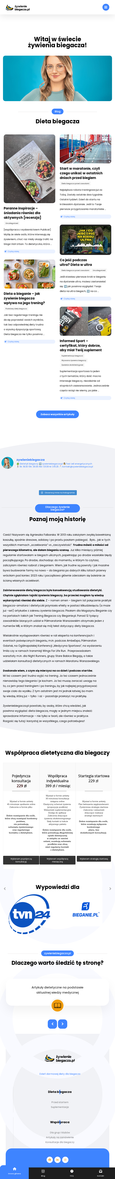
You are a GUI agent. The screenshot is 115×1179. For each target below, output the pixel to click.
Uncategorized (12, 223)
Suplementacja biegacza (72, 356)
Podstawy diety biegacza (16, 308)
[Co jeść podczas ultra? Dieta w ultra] (85, 240)
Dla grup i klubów (60, 1132)
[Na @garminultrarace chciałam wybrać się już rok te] (100, 480)
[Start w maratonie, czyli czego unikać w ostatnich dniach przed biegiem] (85, 149)
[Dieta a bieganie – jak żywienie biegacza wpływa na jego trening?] (29, 274)
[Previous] (4, 889)
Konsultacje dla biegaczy (59, 1142)
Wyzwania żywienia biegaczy (74, 360)
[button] (105, 7)
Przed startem (59, 1102)
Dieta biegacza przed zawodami (75, 183)
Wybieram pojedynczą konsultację (21, 860)
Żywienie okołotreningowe (72, 365)
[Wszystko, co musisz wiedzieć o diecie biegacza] (18, 7)
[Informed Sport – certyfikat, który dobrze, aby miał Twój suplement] (85, 321)
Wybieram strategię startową (94, 858)
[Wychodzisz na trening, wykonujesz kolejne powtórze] (71, 480)
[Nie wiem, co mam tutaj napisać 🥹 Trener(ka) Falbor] (43, 480)
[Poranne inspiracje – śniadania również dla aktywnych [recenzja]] (29, 168)
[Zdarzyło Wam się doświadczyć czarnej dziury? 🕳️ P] (14, 480)
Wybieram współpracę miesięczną (57, 860)
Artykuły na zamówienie (60, 1137)
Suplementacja (60, 1107)
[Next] (110, 889)
